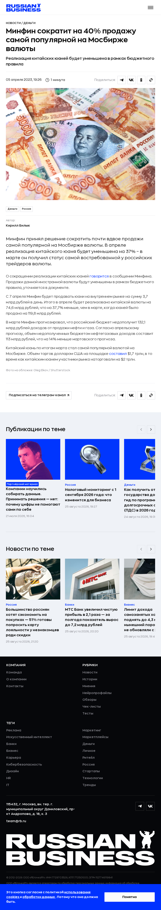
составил (118, 353)
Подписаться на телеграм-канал (37, 395)
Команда (14, 672)
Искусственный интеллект (29, 737)
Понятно (129, 897)
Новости (13, 23)
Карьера (13, 757)
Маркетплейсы (95, 737)
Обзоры (89, 699)
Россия (26, 209)
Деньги (29, 23)
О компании (16, 679)
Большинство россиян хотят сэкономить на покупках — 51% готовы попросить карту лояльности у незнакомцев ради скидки (32, 622)
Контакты (14, 686)
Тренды (89, 785)
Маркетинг (91, 730)
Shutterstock (60, 370)
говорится (99, 276)
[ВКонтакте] (150, 806)
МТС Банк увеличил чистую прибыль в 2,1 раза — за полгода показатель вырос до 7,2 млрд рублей (91, 617)
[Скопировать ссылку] (151, 80)
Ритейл (88, 757)
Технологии (92, 778)
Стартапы (91, 771)
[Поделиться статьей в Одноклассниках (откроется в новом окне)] (141, 80)
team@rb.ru (16, 821)
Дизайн (12, 771)
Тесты (87, 713)
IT (7, 785)
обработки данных (39, 897)
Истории (89, 679)
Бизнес (12, 750)
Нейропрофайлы (97, 693)
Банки (11, 744)
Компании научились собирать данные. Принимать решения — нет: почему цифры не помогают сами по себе (33, 499)
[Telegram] (139, 806)
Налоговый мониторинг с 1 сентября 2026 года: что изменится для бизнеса (90, 495)
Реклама (13, 730)
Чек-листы (91, 706)
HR (8, 778)
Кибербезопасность (24, 764)
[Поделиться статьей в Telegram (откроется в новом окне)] (121, 80)
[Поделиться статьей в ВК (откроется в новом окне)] (131, 80)
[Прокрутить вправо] (151, 429)
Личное (88, 750)
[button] (150, 7)
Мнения (88, 686)
